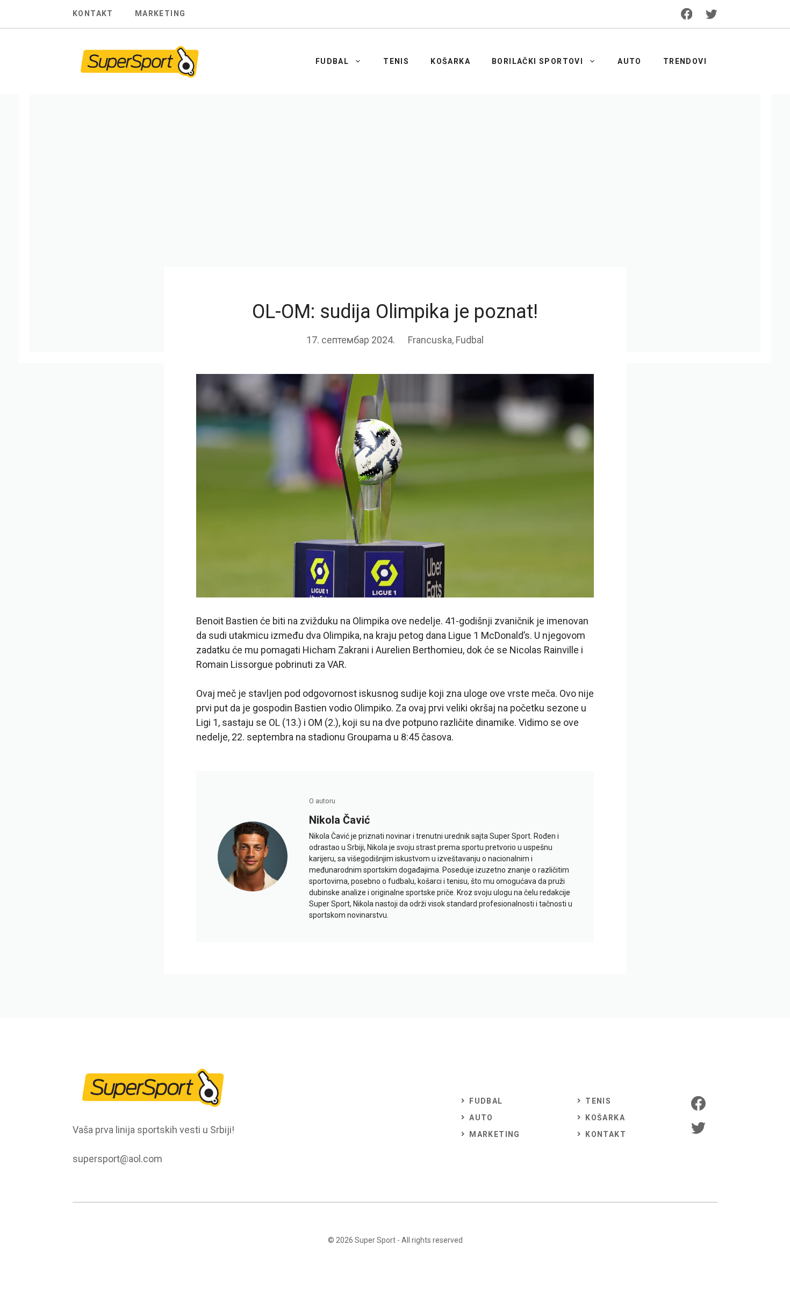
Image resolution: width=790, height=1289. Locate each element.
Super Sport (375, 1240)
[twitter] (711, 14)
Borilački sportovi (537, 61)
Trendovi (685, 61)
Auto (629, 61)
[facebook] (687, 14)
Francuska (430, 339)
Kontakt (93, 13)
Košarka (450, 61)
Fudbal (332, 61)
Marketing (160, 13)
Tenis (396, 61)
